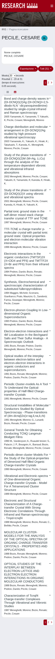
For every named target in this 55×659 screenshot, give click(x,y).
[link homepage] (21, 6)
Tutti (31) (45, 68)
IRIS (4, 29)
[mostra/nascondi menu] (52, 6)
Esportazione (27, 68)
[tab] (7, 92)
